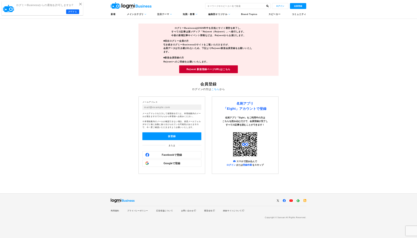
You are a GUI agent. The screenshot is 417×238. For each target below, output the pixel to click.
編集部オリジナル (218, 14)
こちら (215, 89)
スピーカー (275, 14)
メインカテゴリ (135, 14)
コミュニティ (299, 14)
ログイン (280, 6)
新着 (113, 14)
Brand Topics (249, 14)
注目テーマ (163, 14)
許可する (72, 11)
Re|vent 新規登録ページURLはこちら (209, 69)
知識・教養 (189, 14)
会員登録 (298, 6)
